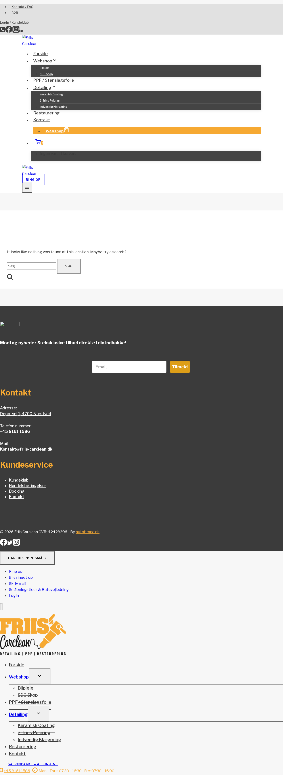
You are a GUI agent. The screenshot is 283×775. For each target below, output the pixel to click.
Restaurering (46, 113)
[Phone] (2, 31)
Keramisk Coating (51, 94)
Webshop (55, 131)
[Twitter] (10, 544)
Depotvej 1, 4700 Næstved (25, 413)
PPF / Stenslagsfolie (53, 80)
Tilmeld (180, 367)
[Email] (21, 31)
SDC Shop (46, 74)
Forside (40, 53)
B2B (14, 13)
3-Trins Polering (50, 100)
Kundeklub (19, 480)
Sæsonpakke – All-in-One (33, 764)
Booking (17, 491)
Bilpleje (45, 67)
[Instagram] (15, 31)
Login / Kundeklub (14, 23)
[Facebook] (8, 31)
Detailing (18, 714)
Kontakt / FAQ (22, 7)
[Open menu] (27, 188)
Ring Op (33, 179)
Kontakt (41, 119)
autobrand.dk (87, 532)
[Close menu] (1, 606)
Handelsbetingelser (27, 485)
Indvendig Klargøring (53, 106)
